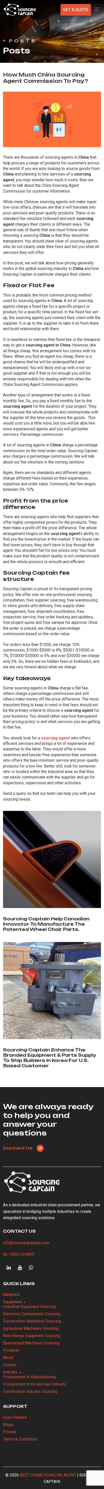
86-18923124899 (18, 1254)
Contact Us (18, 1148)
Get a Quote (75, 9)
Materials (11, 1294)
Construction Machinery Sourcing (32, 1321)
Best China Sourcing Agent (48, 1475)
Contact (9, 1364)
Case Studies (15, 1417)
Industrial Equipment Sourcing (29, 1306)
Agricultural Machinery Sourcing (30, 1328)
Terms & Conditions (20, 1439)
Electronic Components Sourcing (31, 1314)
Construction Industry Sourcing (30, 1391)
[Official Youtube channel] (20, 1268)
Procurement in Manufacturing (29, 1377)
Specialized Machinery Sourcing (31, 1343)
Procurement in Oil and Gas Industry (34, 1384)
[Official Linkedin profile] (9, 1268)
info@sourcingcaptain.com (26, 1242)
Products (11, 1350)
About (8, 1357)
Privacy (9, 1432)
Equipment (12, 1301)
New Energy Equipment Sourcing (31, 1335)
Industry (10, 1372)
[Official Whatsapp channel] (31, 1268)
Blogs (8, 1424)
